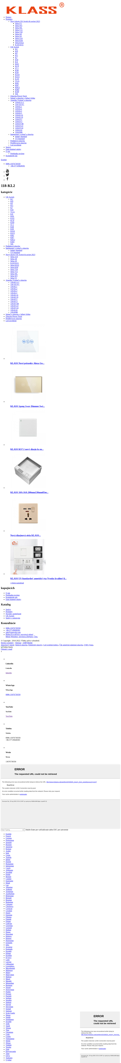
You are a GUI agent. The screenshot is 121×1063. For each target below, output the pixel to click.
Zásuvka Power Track (18, 96)
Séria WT (18, 26)
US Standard (20, 139)
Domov (8, 17)
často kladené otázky (13, 149)
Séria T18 (18, 32)
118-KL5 (18, 113)
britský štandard (21, 137)
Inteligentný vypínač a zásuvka (21, 134)
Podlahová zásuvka (17, 141)
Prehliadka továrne (17, 154)
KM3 (17, 90)
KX (16, 62)
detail (22, 583)
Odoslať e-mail (6, 649)
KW (16, 60)
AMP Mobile (27, 643)
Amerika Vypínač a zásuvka (20, 100)
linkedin (9, 673)
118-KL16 (19, 115)
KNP (17, 92)
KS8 (17, 70)
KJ (16, 58)
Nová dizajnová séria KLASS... (25, 535)
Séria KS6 (19, 41)
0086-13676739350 (13, 164)
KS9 (17, 73)
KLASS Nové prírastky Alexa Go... (27, 363)
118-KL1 (18, 107)
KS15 (17, 77)
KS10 (17, 75)
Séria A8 (18, 34)
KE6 (17, 64)
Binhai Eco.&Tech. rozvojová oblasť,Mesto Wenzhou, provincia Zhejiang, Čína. (22, 635)
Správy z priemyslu (13, 618)
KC (16, 49)
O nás (8, 151)
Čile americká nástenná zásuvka (71, 645)
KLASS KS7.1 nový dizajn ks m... (27, 449)
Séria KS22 (19, 43)
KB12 (17, 87)
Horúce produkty (7, 643)
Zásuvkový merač (7, 645)
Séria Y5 (18, 24)
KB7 (17, 85)
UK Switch (14, 47)
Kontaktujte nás (11, 156)
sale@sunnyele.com (13, 632)
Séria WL (18, 28)
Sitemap (18, 643)
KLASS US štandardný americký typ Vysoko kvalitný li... (38, 578)
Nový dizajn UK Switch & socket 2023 (25, 21)
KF (16, 53)
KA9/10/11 (19, 45)
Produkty (9, 19)
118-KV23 (19, 126)
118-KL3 (18, 111)
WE (16, 94)
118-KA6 (18, 130)
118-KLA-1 (19, 102)
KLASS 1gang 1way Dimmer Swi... (27, 406)
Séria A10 (19, 38)
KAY (17, 79)
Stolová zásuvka (21, 645)
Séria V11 (19, 30)
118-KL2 (18, 109)
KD (16, 51)
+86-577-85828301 (17, 166)
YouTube (9, 716)
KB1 (17, 83)
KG (16, 55)
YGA (17, 81)
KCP (17, 66)
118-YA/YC (19, 105)
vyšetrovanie (15, 583)
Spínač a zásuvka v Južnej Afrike (22, 98)
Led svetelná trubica (50, 645)
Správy (8, 147)
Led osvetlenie (15, 145)
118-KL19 (19, 117)
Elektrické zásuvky (35, 645)
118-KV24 (19, 128)
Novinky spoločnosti (13, 614)
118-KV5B (19, 124)
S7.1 (17, 68)
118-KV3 (18, 122)
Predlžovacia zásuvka (18, 143)
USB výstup (88, 645)
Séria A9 (18, 36)
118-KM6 (18, 132)
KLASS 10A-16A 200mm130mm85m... (29, 492)
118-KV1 (18, 119)
